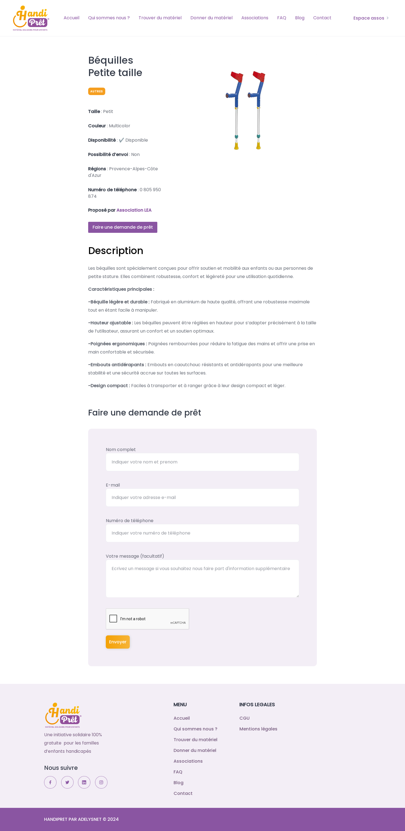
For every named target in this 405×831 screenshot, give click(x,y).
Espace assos (368, 18)
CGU (244, 718)
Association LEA (134, 210)
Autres (96, 91)
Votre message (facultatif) (135, 556)
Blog (299, 18)
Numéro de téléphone (129, 520)
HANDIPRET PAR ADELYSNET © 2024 (81, 819)
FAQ (281, 18)
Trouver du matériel (160, 18)
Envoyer (117, 642)
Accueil (71, 18)
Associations (254, 18)
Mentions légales (258, 729)
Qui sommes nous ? (109, 18)
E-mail (113, 485)
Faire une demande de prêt (123, 227)
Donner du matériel (211, 18)
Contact (322, 18)
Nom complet (121, 449)
